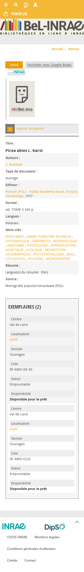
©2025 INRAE (17, 537)
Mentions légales (47, 537)
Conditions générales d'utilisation (31, 549)
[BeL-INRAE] (42, 26)
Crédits (12, 560)
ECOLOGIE (34, 250)
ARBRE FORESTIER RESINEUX (49, 236)
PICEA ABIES (15, 236)
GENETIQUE (14, 250)
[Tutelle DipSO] (62, 527)
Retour (73, 49)
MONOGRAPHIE (58, 258)
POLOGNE (36, 258)
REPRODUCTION (64, 245)
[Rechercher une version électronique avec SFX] (16, 71)
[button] (10, 129)
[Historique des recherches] (26, 4)
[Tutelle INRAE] (21, 526)
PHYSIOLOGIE (38, 245)
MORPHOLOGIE (65, 241)
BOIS (71, 254)
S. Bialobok (13, 164)
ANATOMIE (16, 245)
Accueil (57, 49)
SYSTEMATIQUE (17, 241)
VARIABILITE (42, 241)
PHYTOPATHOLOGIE (49, 254)
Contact (30, 560)
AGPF (14, 339)
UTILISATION (15, 258)
